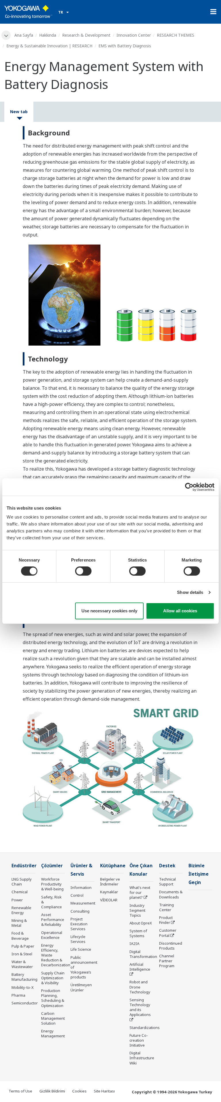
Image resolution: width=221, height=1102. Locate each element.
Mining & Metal (19, 923)
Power (17, 900)
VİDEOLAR (108, 900)
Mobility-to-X (23, 987)
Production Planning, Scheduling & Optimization (52, 998)
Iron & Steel (22, 953)
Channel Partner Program (166, 960)
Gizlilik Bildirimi (52, 1091)
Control (77, 895)
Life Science (81, 949)
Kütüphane (112, 866)
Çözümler (52, 866)
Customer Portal (167, 933)
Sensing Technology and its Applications (140, 1007)
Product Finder (166, 920)
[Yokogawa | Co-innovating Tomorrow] (28, 12)
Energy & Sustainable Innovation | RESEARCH (49, 46)
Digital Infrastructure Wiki (141, 1057)
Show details (190, 592)
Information (81, 887)
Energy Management (53, 1033)
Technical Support (167, 882)
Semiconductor (25, 1003)
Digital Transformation (143, 954)
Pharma (18, 995)
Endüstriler (24, 866)
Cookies (79, 1091)
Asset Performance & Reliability (52, 919)
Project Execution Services (79, 923)
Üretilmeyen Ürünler (81, 987)
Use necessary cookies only (109, 610)
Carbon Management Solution (53, 1018)
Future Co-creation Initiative (138, 1040)
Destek (167, 866)
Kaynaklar (109, 891)
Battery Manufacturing (24, 977)
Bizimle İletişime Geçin (198, 874)
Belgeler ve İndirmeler (110, 882)
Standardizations (144, 1027)
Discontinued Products (170, 946)
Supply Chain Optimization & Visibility (52, 977)
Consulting (80, 911)
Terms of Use (20, 1091)
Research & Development (86, 35)
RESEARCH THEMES (175, 35)
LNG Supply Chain (22, 882)
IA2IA (134, 943)
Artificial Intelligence (139, 967)
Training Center (166, 907)
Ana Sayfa (23, 35)
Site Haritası (104, 1091)
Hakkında (47, 35)
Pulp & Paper (23, 946)
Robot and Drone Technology (139, 986)
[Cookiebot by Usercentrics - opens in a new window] (189, 486)
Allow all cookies (180, 610)
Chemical (20, 891)
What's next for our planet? (139, 892)
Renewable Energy (21, 910)
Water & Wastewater (22, 964)
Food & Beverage (20, 936)
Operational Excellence (51, 935)
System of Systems (138, 933)
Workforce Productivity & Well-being (52, 884)
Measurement (83, 903)
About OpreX (140, 923)
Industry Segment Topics (137, 910)
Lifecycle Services (78, 939)
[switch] (83, 571)
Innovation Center (134, 35)
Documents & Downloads (170, 894)
